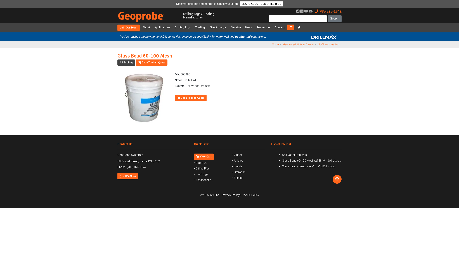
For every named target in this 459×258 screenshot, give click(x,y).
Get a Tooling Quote (153, 62)
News (248, 27)
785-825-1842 (330, 11)
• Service (237, 178)
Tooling (200, 27)
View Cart (205, 156)
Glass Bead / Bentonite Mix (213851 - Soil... (309, 166)
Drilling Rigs (183, 27)
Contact (280, 27)
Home (275, 44)
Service (236, 27)
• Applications (202, 180)
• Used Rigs (201, 174)
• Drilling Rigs (202, 168)
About (146, 27)
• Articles (237, 160)
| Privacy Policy (230, 195)
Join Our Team (128, 27)
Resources (264, 27)
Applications (162, 27)
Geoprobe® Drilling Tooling (298, 44)
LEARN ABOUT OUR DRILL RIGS (261, 4)
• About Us (200, 162)
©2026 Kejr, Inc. (210, 195)
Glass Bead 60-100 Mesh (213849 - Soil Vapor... (312, 160)
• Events (237, 166)
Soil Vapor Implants (329, 44)
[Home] (143, 22)
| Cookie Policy (249, 195)
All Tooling (126, 62)
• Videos (237, 155)
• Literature (239, 172)
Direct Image (218, 27)
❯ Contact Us (128, 176)
